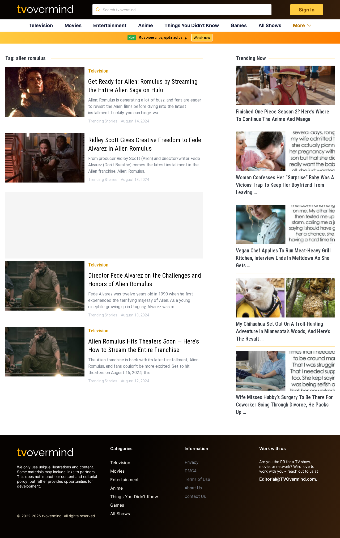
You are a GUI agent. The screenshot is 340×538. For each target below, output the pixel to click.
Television (41, 25)
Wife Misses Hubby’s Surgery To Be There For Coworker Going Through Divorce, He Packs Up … (284, 404)
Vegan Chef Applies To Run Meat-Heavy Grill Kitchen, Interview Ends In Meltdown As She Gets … (283, 258)
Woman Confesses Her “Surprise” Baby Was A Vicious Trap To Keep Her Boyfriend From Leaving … (285, 185)
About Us (193, 487)
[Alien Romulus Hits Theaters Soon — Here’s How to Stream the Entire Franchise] (44, 351)
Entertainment (109, 25)
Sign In (306, 9)
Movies (73, 25)
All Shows (269, 25)
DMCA (191, 470)
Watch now (202, 38)
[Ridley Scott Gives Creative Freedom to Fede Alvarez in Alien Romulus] (44, 158)
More (299, 25)
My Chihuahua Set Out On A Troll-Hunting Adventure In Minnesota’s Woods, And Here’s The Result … (283, 331)
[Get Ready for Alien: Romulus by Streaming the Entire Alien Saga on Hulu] (44, 92)
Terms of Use (197, 479)
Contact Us (195, 496)
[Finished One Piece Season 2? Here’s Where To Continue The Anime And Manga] (285, 85)
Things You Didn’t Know (191, 25)
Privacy (191, 462)
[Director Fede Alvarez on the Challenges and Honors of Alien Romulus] (44, 286)
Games (239, 25)
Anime (145, 25)
